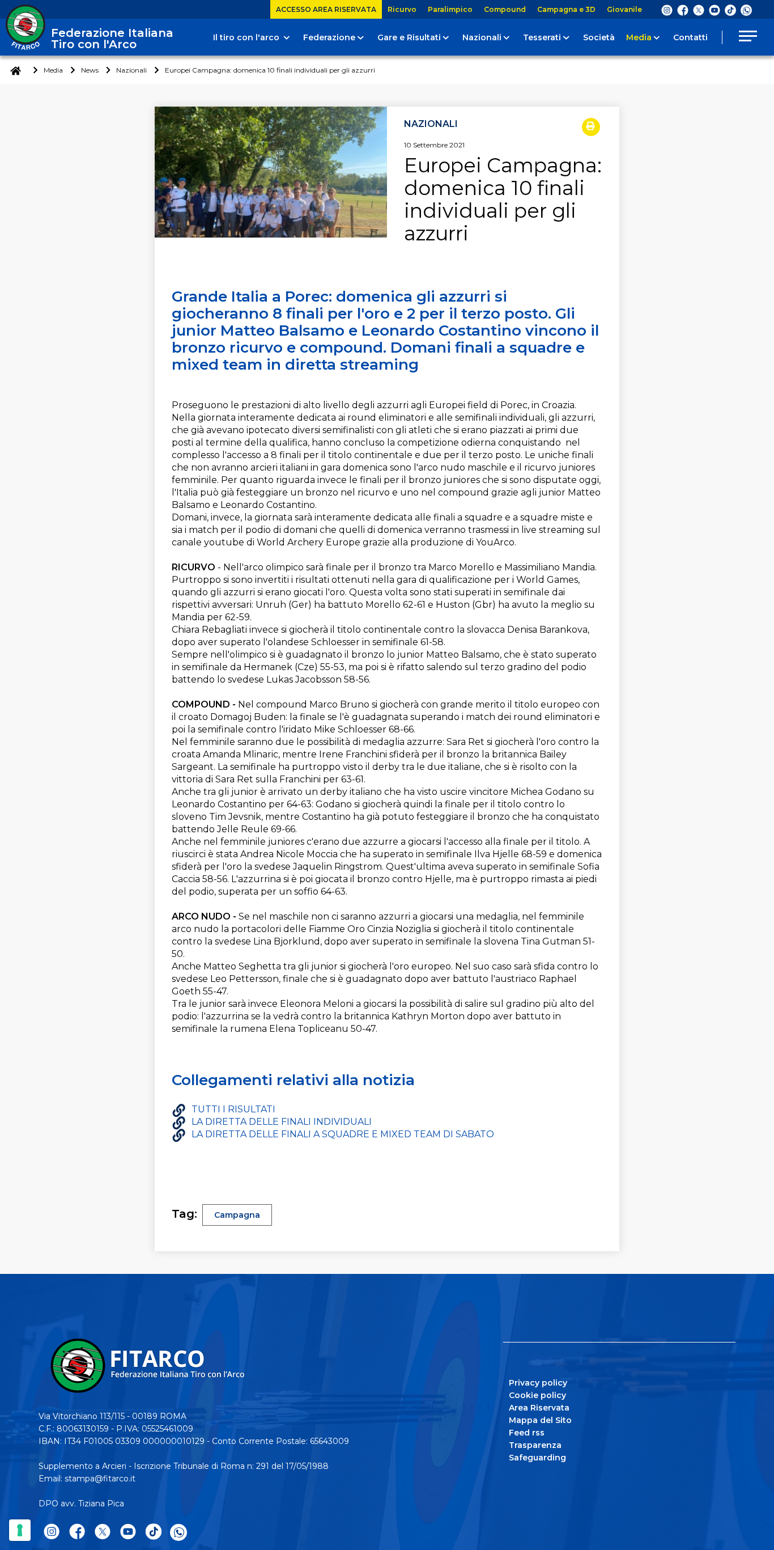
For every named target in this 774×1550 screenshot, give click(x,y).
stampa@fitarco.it (100, 1478)
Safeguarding (537, 1457)
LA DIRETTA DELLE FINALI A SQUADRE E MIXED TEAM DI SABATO (343, 1134)
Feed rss (527, 1433)
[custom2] (730, 9)
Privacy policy (538, 1383)
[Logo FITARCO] (25, 27)
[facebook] (683, 9)
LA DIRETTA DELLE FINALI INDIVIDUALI (282, 1121)
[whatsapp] (746, 10)
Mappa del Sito (540, 1420)
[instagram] (667, 9)
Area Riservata (539, 1408)
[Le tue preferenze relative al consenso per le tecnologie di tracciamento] (20, 1530)
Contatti (690, 37)
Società (599, 37)
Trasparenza (535, 1445)
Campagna (237, 1215)
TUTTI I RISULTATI (233, 1109)
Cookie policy (537, 1395)
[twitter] (698, 9)
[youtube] (714, 9)
